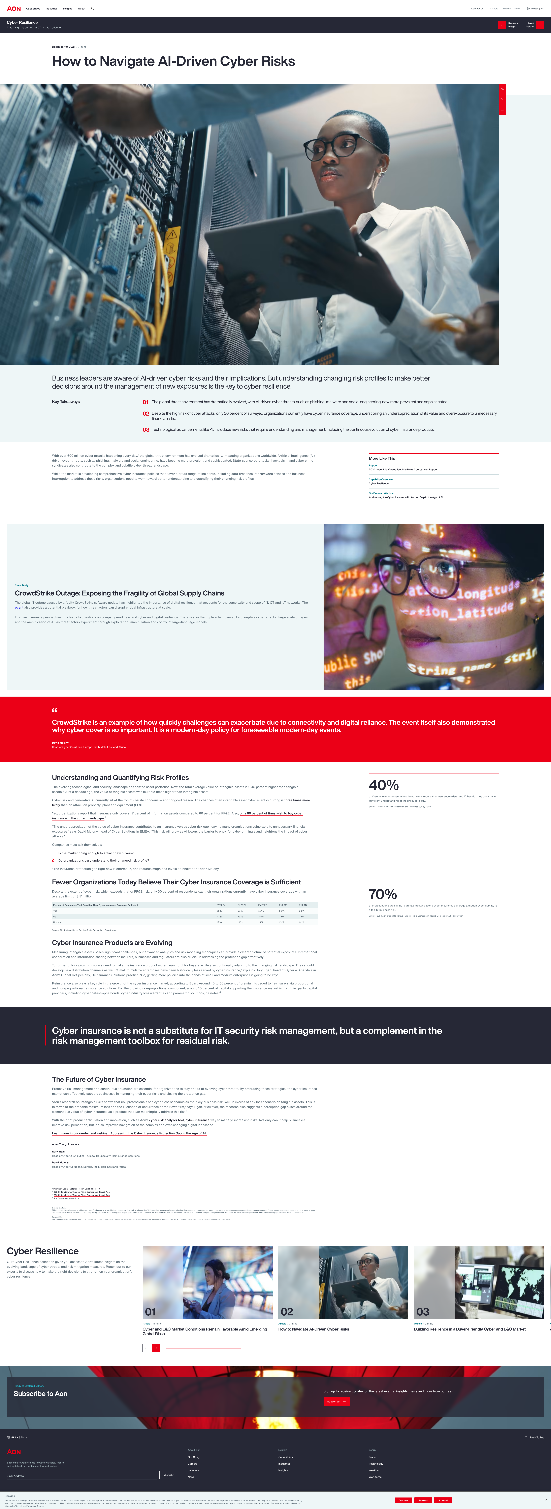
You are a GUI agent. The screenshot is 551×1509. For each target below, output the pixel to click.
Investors (506, 8)
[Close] (546, 1500)
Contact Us (477, 8)
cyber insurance (197, 1120)
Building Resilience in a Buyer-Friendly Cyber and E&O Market (470, 1329)
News (517, 8)
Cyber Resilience (22, 22)
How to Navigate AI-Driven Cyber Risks (313, 1329)
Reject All (423, 1500)
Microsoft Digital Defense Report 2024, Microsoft (76, 1188)
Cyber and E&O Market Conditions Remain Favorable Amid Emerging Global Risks (205, 1331)
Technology (376, 1463)
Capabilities (33, 8)
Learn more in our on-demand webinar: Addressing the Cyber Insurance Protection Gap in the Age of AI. (129, 1133)
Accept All (443, 1500)
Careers (494, 8)
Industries (51, 8)
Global (537, 8)
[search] (92, 8)
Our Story (194, 1457)
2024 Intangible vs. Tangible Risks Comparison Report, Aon (82, 1191)
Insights (67, 8)
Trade (372, 1457)
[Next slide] (156, 1348)
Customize (403, 1500)
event (19, 607)
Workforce (375, 1477)
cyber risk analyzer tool (166, 1120)
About (81, 8)
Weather (374, 1470)
